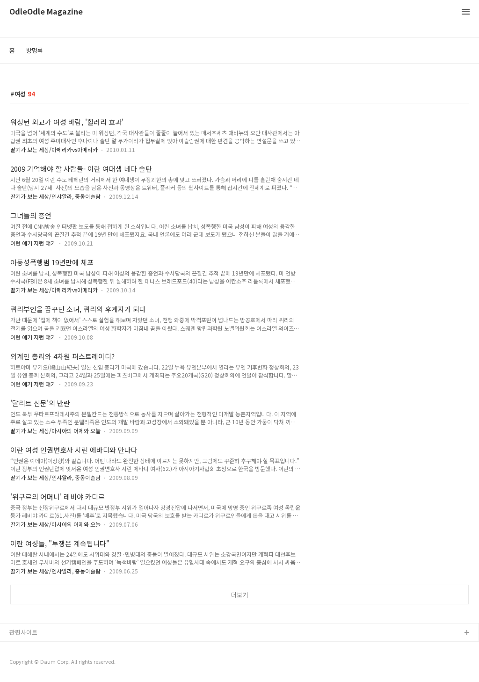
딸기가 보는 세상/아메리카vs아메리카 (54, 149)
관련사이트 (23, 632)
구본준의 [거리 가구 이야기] (45, 663)
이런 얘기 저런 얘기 (33, 243)
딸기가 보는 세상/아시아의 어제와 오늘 (55, 431)
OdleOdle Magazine (46, 12)
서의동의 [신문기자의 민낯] (44, 648)
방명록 (34, 50)
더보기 (239, 594)
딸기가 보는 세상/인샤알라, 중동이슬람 (55, 196)
